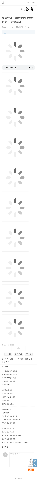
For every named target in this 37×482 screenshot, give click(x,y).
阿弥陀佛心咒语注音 (9, 423)
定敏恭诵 (5, 362)
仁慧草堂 (20, 27)
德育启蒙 (28, 359)
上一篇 (8, 354)
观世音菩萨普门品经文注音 (11, 419)
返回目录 (18, 354)
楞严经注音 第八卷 (8, 432)
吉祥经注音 (5, 400)
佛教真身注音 (6, 409)
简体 (6, 359)
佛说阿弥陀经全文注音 (9, 374)
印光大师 (19, 359)
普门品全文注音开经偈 (9, 416)
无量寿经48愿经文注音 (9, 378)
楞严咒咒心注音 (7, 393)
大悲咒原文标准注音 (9, 397)
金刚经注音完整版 (8, 404)
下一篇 (28, 354)
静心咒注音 (5, 384)
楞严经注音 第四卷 (8, 428)
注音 (12, 359)
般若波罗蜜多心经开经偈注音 (12, 435)
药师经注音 (5, 413)
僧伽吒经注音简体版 (9, 381)
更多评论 (18, 479)
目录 (27, 3)
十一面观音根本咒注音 (9, 371)
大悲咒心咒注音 (7, 390)
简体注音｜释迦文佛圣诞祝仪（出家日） (15, 442)
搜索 (33, 3)
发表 (30, 470)
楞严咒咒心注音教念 (9, 439)
